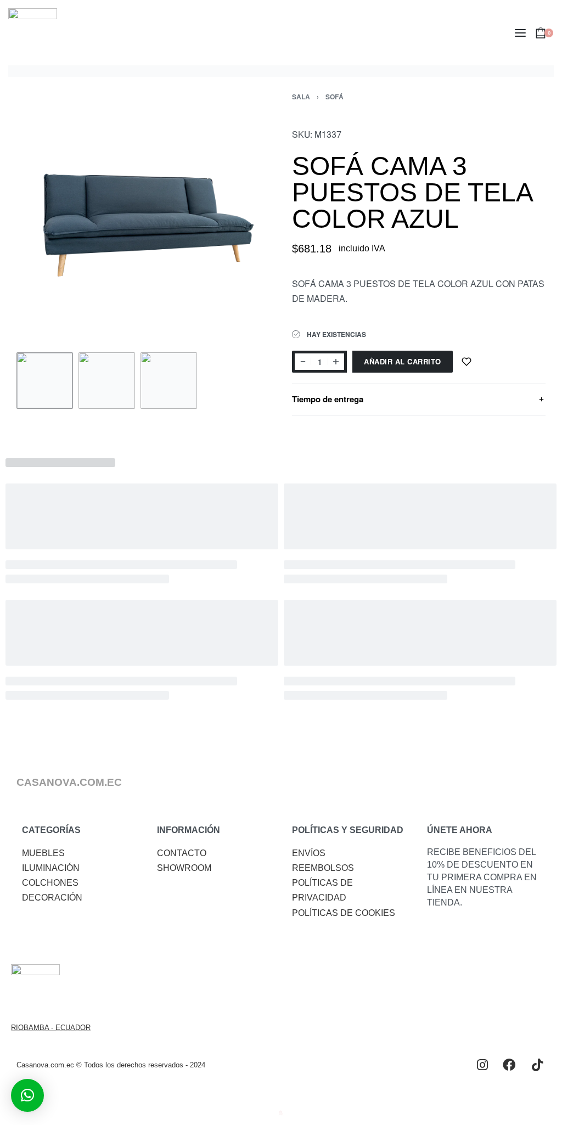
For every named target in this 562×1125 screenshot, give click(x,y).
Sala (301, 97)
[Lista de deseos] (466, 362)
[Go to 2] (106, 380)
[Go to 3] (168, 380)
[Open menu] (520, 33)
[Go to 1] (44, 380)
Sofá (334, 97)
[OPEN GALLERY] (143, 220)
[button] (27, 1095)
